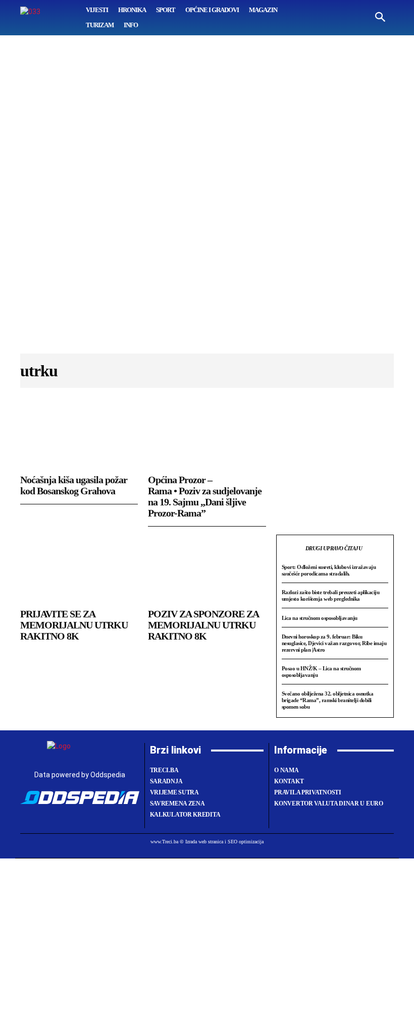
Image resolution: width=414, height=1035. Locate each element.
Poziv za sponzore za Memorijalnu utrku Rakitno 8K (203, 625)
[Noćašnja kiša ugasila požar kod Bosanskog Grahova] (79, 435)
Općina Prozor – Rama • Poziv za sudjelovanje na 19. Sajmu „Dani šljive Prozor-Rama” (205, 496)
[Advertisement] (207, 199)
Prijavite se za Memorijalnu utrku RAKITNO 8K (74, 625)
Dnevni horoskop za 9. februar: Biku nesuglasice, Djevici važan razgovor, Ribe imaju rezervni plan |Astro (334, 643)
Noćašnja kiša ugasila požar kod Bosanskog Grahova (73, 485)
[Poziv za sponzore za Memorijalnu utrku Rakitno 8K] (207, 570)
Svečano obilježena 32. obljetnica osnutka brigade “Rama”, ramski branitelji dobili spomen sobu (328, 700)
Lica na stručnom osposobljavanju (319, 618)
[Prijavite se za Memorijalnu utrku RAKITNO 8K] (79, 570)
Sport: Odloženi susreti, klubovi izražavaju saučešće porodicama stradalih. (329, 570)
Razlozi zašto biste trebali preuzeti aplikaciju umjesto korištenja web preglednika (331, 595)
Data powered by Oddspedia (79, 775)
